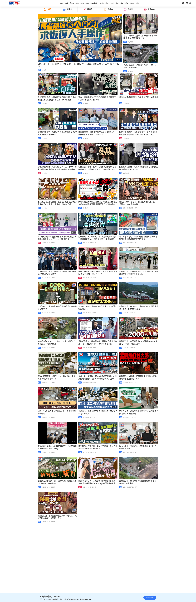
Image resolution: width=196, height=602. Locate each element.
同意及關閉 (149, 597)
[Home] (14, 3)
